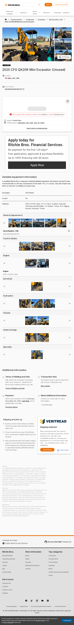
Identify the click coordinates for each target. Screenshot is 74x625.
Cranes (51, 575)
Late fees (25, 401)
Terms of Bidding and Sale (15, 388)
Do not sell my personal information (41, 606)
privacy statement (8, 622)
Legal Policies (24, 606)
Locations (66, 12)
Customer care (6, 583)
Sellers (27, 559)
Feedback (5, 593)
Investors (5, 562)
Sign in (48, 4)
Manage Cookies (40, 620)
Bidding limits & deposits (32, 565)
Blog (3, 569)
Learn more (64, 450)
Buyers (27, 556)
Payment (27, 569)
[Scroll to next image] (70, 223)
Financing (57, 12)
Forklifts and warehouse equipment (59, 572)
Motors (51, 569)
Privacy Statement (11, 606)
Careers (4, 565)
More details (45, 386)
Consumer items (53, 559)
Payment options (11, 407)
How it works (35, 13)
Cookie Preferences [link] (60, 606)
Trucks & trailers (53, 562)
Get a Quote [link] (47, 449)
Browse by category (9, 13)
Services (46, 12)
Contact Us (67, 542)
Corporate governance (8, 559)
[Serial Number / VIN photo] (69, 231)
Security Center (6, 572)
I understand (67, 620)
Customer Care (59, 114)
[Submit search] (39, 4)
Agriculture (52, 565)
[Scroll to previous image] (4, 223)
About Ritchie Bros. (7, 556)
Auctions (23, 12)
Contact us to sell (7, 590)
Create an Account (61, 4)
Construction (52, 556)
